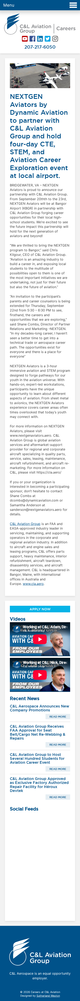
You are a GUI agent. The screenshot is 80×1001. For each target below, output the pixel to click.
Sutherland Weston (48, 995)
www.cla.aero (33, 584)
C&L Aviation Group (25, 524)
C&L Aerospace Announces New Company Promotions (39, 708)
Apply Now (40, 609)
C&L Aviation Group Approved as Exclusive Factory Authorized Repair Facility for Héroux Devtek (39, 785)
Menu (8, 5)
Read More (57, 716)
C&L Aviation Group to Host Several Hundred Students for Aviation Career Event (37, 759)
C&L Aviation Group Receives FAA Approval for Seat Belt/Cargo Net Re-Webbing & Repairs (37, 732)
